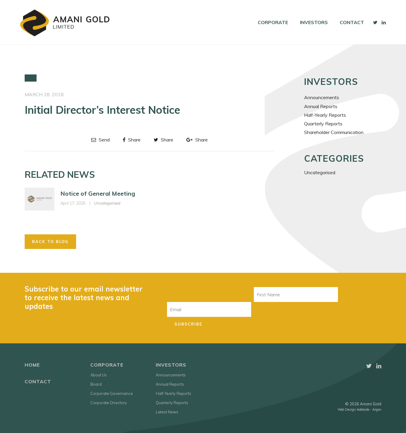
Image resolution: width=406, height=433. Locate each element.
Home (32, 365)
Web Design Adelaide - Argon (359, 409)
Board (96, 384)
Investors (314, 22)
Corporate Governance (111, 393)
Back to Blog (50, 241)
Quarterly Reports (323, 124)
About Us (98, 375)
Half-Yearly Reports (325, 115)
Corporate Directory (108, 402)
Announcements (321, 97)
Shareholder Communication (333, 132)
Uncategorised (107, 203)
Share (134, 139)
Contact (352, 22)
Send (103, 139)
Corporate (273, 22)
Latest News (167, 411)
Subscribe (188, 324)
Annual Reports (320, 106)
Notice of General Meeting (97, 193)
